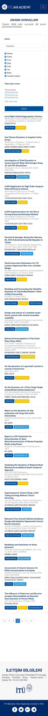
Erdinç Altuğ (10, 329)
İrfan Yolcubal (11, 608)
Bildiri (9, 73)
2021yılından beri (11, 97)
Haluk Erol (9, 378)
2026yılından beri (11, 92)
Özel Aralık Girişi (11, 101)
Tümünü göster (10, 90)
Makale (10, 53)
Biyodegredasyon (35, 608)
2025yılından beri (11, 95)
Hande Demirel (11, 483)
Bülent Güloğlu (11, 303)
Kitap (9, 63)
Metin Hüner (10, 127)
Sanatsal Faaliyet (13, 76)
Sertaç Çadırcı (10, 177)
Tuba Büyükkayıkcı (12, 253)
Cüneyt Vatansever (12, 356)
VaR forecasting (35, 303)
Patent (9, 57)
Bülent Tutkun (11, 202)
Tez (8, 69)
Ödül (9, 66)
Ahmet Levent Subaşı (13, 151)
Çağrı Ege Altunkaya (13, 509)
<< (5, 621)
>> (31, 621)
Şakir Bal (9, 427)
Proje (9, 60)
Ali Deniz (9, 584)
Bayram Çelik (10, 279)
